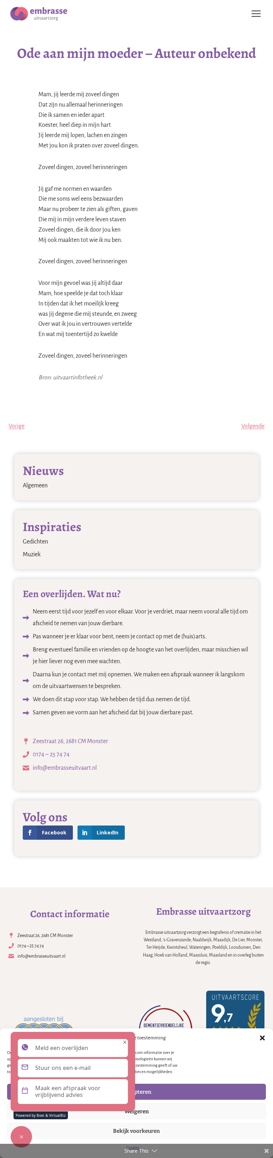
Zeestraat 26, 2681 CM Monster (70, 741)
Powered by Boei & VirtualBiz (41, 1115)
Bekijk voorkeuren (136, 1131)
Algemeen (35, 485)
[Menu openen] (255, 13)
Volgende (252, 426)
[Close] (125, 1042)
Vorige (17, 426)
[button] (262, 1037)
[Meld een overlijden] (21, 1136)
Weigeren (136, 1111)
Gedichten (35, 542)
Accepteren (136, 1092)
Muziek (32, 554)
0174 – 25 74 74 (51, 754)
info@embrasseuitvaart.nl (65, 768)
